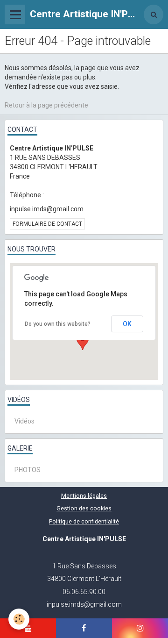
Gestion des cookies (84, 508)
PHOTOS (27, 469)
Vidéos (24, 421)
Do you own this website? (58, 324)
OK (127, 324)
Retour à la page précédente (46, 105)
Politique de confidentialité (84, 521)
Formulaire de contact (47, 224)
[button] (82, 341)
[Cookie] (18, 619)
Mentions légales (84, 495)
